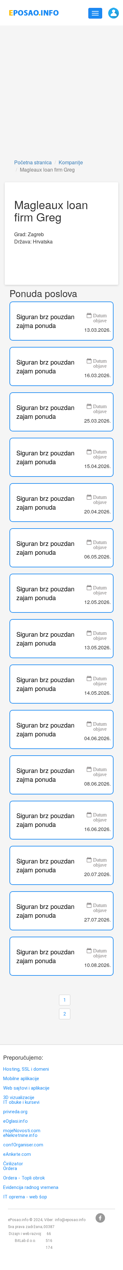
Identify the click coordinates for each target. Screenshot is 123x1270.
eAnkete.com (17, 1154)
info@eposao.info (70, 1220)
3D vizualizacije (18, 1097)
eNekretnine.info (20, 1135)
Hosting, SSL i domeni (26, 1069)
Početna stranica (33, 162)
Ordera (10, 1168)
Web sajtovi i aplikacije (26, 1088)
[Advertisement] (61, 91)
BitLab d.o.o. (25, 1240)
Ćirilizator (13, 1164)
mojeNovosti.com (21, 1130)
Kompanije (71, 162)
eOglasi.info (15, 1121)
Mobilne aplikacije (21, 1078)
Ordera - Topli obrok (24, 1178)
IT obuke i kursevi (21, 1102)
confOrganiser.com (23, 1145)
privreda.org (15, 1111)
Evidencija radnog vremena (30, 1187)
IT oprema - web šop (25, 1197)
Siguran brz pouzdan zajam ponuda (45, 366)
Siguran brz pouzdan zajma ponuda (45, 321)
